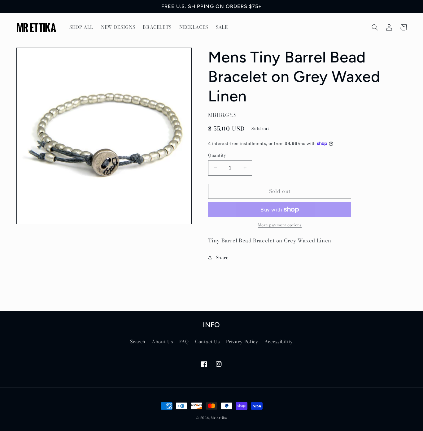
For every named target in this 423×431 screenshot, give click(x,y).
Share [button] (222, 257)
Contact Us (207, 341)
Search (138, 341)
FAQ (184, 341)
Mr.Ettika (219, 417)
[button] (375, 27)
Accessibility (278, 341)
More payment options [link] (280, 225)
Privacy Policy (242, 341)
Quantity (217, 155)
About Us (162, 341)
